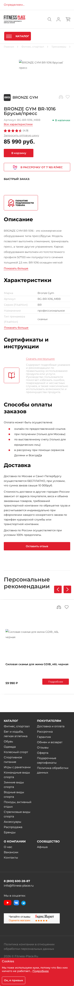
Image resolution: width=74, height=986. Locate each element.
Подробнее (55, 681)
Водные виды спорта (14, 794)
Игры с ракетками (17, 767)
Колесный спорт (16, 752)
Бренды (10, 832)
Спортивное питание (13, 760)
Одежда (10, 746)
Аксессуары (12, 821)
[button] (67, 589)
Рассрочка (45, 731)
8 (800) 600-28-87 (17, 881)
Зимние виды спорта (14, 785)
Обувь (8, 741)
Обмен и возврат (49, 742)
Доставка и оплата (51, 726)
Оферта (42, 753)
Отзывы (43, 747)
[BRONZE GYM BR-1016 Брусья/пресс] (37, 65)
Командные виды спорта (17, 775)
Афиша (42, 847)
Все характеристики (18, 124)
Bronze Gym (25, 97)
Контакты (11, 857)
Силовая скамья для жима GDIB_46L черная (37, 664)
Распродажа (13, 827)
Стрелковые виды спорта (17, 814)
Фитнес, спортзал (17, 726)
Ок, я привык (13, 980)
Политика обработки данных (52, 770)
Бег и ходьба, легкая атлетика (16, 734)
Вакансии (11, 852)
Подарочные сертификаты (47, 760)
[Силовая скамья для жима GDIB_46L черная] (37, 634)
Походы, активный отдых (17, 804)
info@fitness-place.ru (19, 885)
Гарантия (44, 737)
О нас (8, 847)
